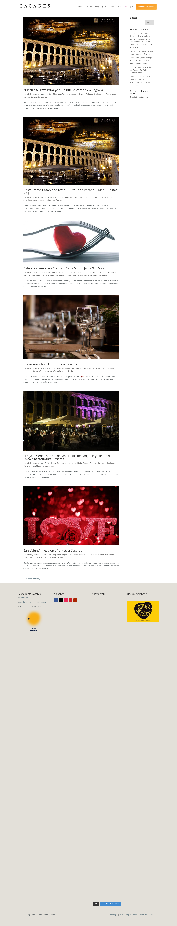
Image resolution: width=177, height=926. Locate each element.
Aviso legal (113, 915)
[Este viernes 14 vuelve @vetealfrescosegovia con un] (98, 868)
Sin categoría (57, 557)
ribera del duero (90, 275)
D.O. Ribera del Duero (92, 272)
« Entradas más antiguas (33, 579)
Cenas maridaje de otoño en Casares (50, 364)
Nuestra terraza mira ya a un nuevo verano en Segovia (63, 90)
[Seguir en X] (61, 600)
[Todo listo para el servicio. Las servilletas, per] (98, 643)
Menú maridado (42, 275)
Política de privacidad (128, 915)
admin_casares (33, 94)
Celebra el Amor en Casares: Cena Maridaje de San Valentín (66, 268)
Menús (53, 371)
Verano (48, 97)
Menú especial (38, 200)
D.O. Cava (78, 272)
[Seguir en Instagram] (66, 600)
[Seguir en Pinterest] (70, 600)
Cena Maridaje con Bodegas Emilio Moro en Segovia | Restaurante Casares (141, 60)
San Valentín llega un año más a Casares (52, 550)
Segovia (34, 97)
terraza (41, 97)
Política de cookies (146, 915)
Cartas (80, 7)
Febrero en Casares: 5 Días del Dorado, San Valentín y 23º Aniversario (141, 70)
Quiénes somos (108, 7)
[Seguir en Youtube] (75, 600)
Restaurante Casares (53, 200)
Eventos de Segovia (70, 94)
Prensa (119, 7)
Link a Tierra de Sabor (143, 610)
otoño (59, 371)
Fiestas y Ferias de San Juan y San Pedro (95, 94)
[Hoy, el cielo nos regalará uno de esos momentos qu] (115, 761)
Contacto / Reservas (146, 7)
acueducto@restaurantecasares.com (32, 602)
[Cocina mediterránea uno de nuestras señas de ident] (115, 862)
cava (58, 272)
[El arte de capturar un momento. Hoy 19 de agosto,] (115, 637)
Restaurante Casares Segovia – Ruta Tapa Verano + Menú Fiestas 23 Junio (70, 191)
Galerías (89, 7)
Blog (97, 7)
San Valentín (103, 275)
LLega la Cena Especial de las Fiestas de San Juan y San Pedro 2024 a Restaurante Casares (67, 457)
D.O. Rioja (93, 368)
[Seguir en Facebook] (56, 600)
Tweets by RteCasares (139, 97)
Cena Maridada (63, 197)
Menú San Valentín (58, 275)
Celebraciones (62, 463)
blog (59, 94)
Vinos (52, 466)
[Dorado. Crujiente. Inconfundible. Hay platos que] (98, 741)
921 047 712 (23, 598)
